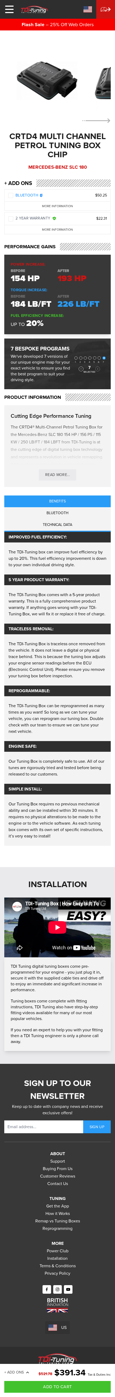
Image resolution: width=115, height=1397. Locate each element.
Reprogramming (57, 1228)
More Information (57, 206)
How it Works (57, 1213)
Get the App (57, 1206)
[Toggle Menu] (9, 9)
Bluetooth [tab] (57, 513)
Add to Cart (57, 1387)
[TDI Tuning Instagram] (57, 1289)
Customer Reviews (57, 1176)
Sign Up (97, 1127)
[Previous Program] (81, 369)
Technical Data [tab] (57, 525)
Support (57, 1161)
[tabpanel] (57, 689)
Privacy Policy (57, 1273)
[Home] (34, 9)
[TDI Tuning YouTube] (68, 1289)
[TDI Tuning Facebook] (47, 1289)
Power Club (57, 1251)
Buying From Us (57, 1169)
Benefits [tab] (57, 501)
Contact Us (57, 1183)
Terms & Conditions (58, 1266)
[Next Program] (97, 369)
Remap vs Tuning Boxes (57, 1221)
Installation (57, 1258)
